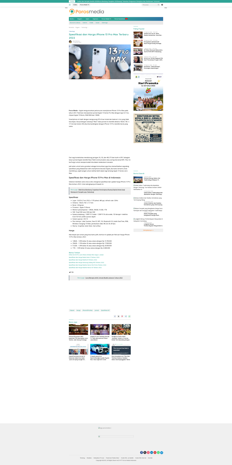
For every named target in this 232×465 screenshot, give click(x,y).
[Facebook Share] (115, 316)
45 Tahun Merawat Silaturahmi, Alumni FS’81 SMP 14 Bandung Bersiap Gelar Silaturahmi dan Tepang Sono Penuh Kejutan (153, 51)
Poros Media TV (84, 4)
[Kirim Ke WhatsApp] (129, 316)
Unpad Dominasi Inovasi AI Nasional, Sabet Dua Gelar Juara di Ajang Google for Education (77, 357)
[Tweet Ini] (118, 316)
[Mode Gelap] (162, 4)
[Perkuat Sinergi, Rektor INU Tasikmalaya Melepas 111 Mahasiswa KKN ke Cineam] (138, 179)
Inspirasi (95, 19)
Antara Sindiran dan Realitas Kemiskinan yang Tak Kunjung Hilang (153, 204)
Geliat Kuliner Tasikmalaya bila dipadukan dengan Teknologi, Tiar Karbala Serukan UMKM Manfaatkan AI (153, 193)
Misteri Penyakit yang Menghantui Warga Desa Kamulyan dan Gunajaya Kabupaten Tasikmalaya (151, 214)
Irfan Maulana (76, 41)
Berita (72, 19)
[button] (158, 4)
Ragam (79, 19)
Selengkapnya (147, 230)
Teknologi (72, 31)
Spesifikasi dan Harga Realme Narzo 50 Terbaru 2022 (85, 267)
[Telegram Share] (125, 316)
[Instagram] (148, 452)
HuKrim (85, 23)
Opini (87, 19)
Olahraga (105, 23)
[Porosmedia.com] (86, 12)
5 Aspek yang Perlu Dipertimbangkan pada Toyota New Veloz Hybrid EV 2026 (99, 357)
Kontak (150, 458)
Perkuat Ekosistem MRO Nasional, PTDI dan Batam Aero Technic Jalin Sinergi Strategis (78, 338)
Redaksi (89, 458)
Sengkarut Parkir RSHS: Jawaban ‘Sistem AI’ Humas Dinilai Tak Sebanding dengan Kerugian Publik (121, 338)
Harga (78, 310)
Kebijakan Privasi (99, 458)
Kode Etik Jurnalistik (127, 458)
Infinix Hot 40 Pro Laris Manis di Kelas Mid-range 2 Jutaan (86, 255)
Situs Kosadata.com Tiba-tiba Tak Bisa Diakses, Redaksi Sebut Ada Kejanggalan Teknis (121, 357)
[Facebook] (141, 452)
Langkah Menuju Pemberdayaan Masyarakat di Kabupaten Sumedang (153, 225)
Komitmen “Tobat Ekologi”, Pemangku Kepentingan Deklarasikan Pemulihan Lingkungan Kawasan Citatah (153, 67)
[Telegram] (161, 452)
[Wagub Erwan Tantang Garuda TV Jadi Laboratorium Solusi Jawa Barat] (99, 329)
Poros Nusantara (120, 19)
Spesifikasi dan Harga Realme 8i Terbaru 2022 (83, 260)
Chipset (72, 310)
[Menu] (70, 4)
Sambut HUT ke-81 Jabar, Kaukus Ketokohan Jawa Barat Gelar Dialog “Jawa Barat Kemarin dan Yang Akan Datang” (153, 34)
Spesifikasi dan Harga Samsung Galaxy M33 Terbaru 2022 (86, 262)
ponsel (97, 310)
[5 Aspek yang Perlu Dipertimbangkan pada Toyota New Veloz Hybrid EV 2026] (99, 349)
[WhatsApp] (158, 452)
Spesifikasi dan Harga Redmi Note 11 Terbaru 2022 (84, 257)
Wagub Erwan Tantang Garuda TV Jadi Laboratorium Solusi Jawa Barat (99, 338)
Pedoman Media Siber (112, 458)
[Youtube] (155, 452)
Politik (91, 23)
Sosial (97, 23)
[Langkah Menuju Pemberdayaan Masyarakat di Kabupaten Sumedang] (148, 220)
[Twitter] (144, 452)
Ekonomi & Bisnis (75, 23)
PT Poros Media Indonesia (128, 460)
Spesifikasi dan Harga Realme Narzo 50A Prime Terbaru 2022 (87, 265)
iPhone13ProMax (87, 310)
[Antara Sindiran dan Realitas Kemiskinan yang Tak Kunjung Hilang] (148, 199)
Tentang (82, 458)
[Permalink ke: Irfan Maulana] (70, 41)
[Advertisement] (60, 34)
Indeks (75, 4)
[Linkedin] (151, 452)
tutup (66, 7)
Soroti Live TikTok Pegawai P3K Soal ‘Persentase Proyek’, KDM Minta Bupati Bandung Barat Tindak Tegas (153, 59)
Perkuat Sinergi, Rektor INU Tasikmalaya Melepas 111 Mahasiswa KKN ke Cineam (152, 179)
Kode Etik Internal (140, 458)
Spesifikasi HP (105, 310)
